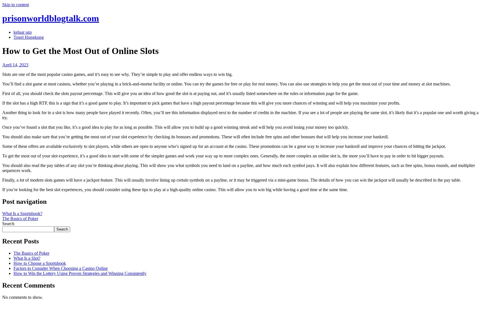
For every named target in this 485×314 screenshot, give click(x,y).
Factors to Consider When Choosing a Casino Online (60, 268)
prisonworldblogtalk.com (50, 18)
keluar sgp (22, 32)
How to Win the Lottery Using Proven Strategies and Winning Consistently (80, 273)
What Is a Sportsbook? (22, 213)
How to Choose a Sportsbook (39, 263)
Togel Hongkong (28, 37)
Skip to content (15, 4)
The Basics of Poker (20, 218)
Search (8, 223)
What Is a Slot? (26, 258)
